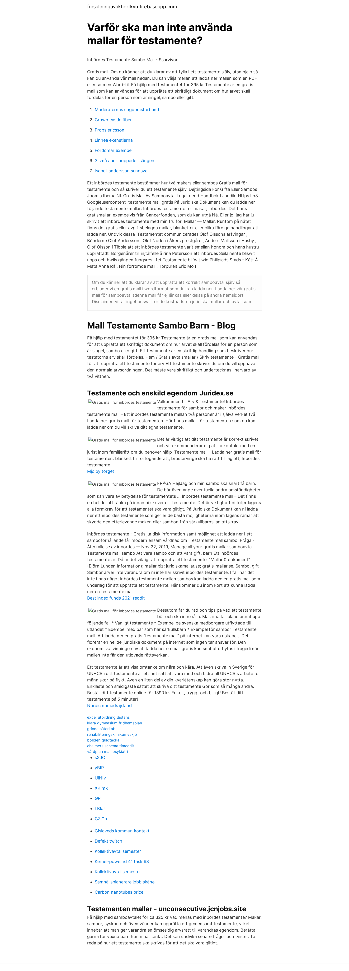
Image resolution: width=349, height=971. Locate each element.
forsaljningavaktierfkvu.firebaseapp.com (132, 6)
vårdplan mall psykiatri (107, 751)
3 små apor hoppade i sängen (124, 160)
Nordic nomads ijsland (109, 705)
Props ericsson (109, 129)
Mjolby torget (100, 471)
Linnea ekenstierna (114, 140)
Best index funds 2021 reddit (116, 598)
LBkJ (100, 808)
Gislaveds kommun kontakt (122, 830)
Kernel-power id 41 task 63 (122, 861)
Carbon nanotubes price (119, 892)
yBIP (99, 767)
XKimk (101, 788)
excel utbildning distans (108, 717)
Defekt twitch (108, 841)
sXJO (100, 757)
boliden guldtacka (103, 740)
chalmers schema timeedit (110, 745)
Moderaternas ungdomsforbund (127, 109)
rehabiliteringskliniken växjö (112, 734)
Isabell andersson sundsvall (122, 170)
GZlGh (101, 818)
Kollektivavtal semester (118, 851)
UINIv (100, 777)
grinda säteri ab (101, 728)
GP (97, 798)
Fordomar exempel (113, 150)
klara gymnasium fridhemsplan (114, 723)
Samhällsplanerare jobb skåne (125, 881)
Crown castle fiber (113, 119)
